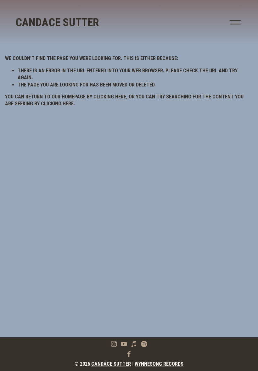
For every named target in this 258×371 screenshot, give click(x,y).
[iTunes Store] (134, 344)
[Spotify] (144, 344)
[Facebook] (129, 354)
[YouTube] (124, 344)
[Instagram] (114, 344)
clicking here (109, 97)
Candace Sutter (57, 22)
